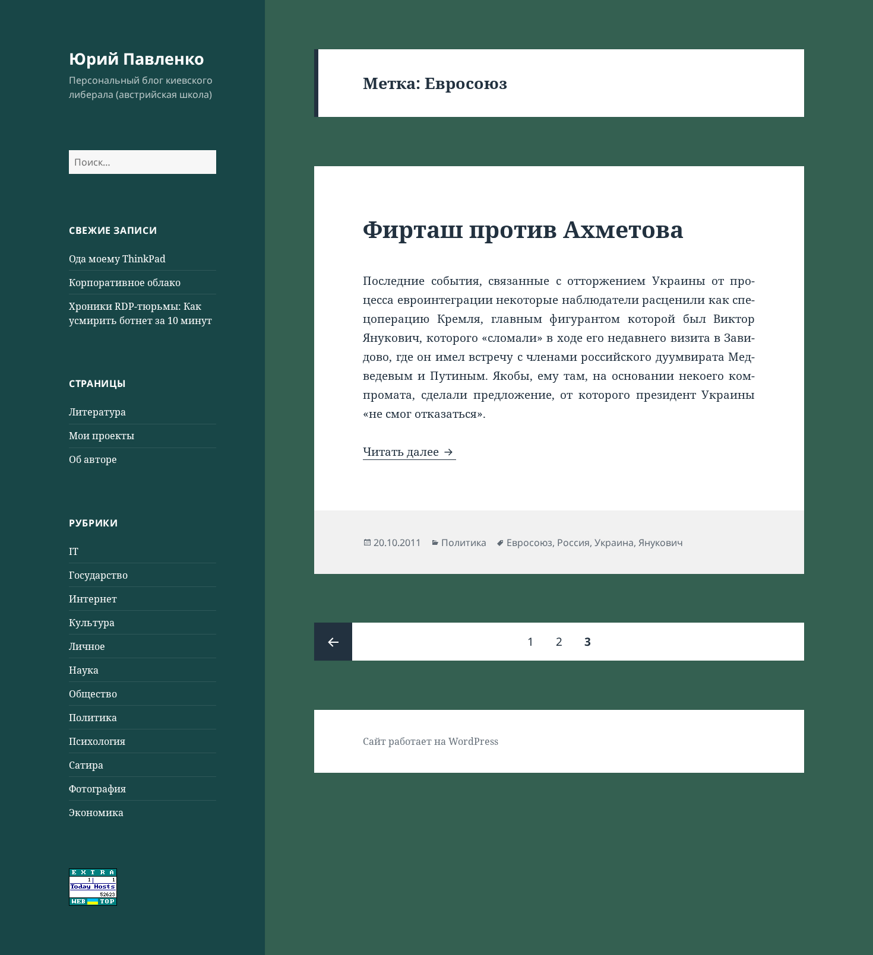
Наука (84, 670)
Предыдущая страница (333, 642)
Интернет (93, 598)
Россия (573, 542)
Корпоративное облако (125, 282)
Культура (92, 622)
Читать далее (409, 451)
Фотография (97, 788)
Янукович (660, 542)
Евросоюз (529, 542)
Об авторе (93, 459)
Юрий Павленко (136, 58)
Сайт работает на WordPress (430, 741)
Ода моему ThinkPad (117, 258)
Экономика (96, 812)
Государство (98, 575)
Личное (87, 646)
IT (73, 551)
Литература (97, 411)
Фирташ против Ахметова (523, 229)
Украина (614, 542)
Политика (93, 717)
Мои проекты (101, 435)
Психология (97, 741)
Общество (93, 693)
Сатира (86, 765)
